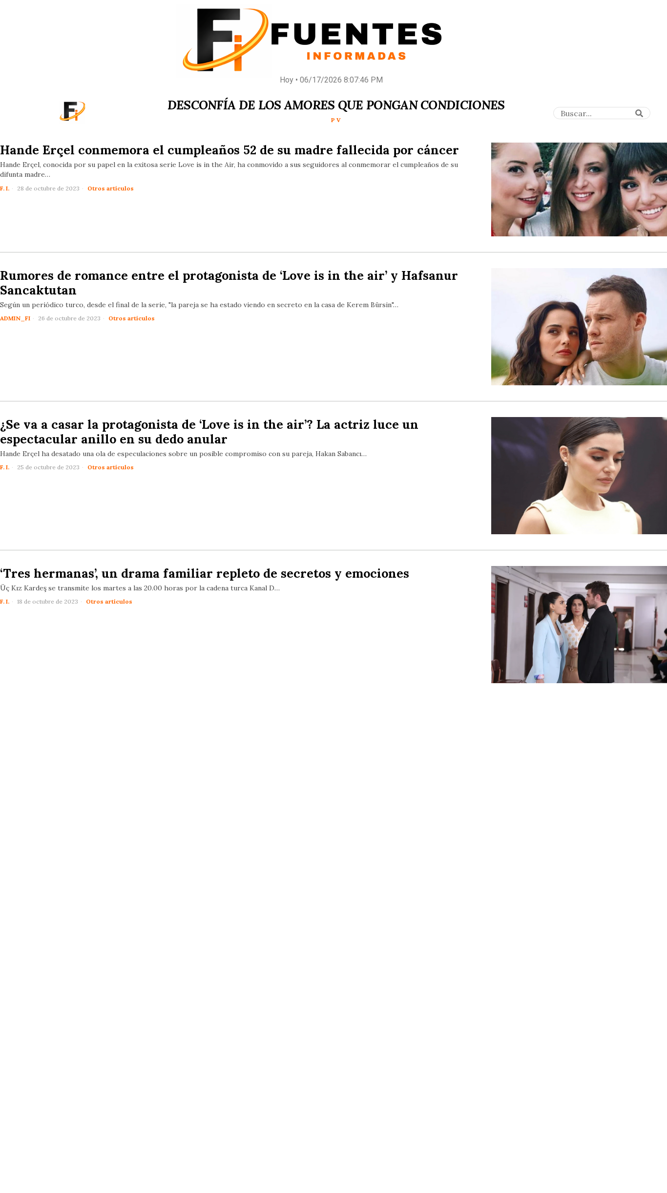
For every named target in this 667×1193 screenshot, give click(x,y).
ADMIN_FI (15, 318)
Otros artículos (110, 188)
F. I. (4, 188)
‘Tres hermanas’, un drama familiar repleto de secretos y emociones (204, 573)
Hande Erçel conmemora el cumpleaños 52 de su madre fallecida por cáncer (229, 150)
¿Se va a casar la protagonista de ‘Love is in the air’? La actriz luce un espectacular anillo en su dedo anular (209, 431)
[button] (639, 113)
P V (336, 120)
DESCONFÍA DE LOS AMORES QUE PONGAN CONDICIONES (336, 105)
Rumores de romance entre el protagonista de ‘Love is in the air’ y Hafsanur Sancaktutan (229, 282)
